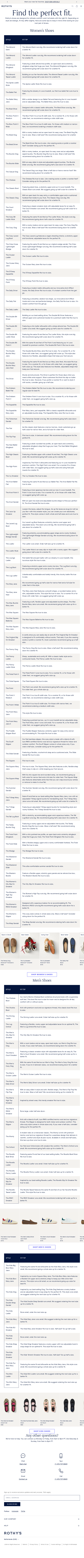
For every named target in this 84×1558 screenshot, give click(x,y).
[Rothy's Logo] (7, 6)
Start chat (23, 1464)
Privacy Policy (34, 1544)
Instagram (15, 1511)
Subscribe (12, 1504)
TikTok (23, 1511)
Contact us (23, 1479)
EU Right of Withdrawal (70, 1544)
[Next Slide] (76, 2)
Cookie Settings (56, 1544)
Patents (25, 1544)
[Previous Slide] (8, 2)
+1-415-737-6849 (61, 1464)
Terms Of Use (45, 1544)
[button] (72, 6)
